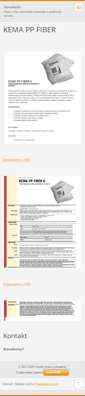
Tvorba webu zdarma (29, 372)
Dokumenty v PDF (17, 159)
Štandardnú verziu (47, 384)
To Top (79, 384)
